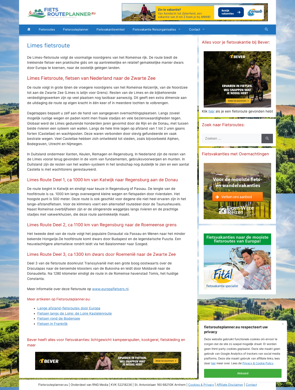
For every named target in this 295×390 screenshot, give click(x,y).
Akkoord (242, 373)
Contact (194, 29)
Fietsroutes (47, 29)
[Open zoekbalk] (266, 30)
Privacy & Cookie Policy (257, 363)
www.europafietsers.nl (110, 289)
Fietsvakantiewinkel (111, 29)
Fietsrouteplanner (75, 29)
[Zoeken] (267, 138)
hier (213, 363)
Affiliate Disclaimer (230, 385)
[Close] (282, 323)
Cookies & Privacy (201, 385)
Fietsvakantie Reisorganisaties (154, 29)
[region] (243, 351)
